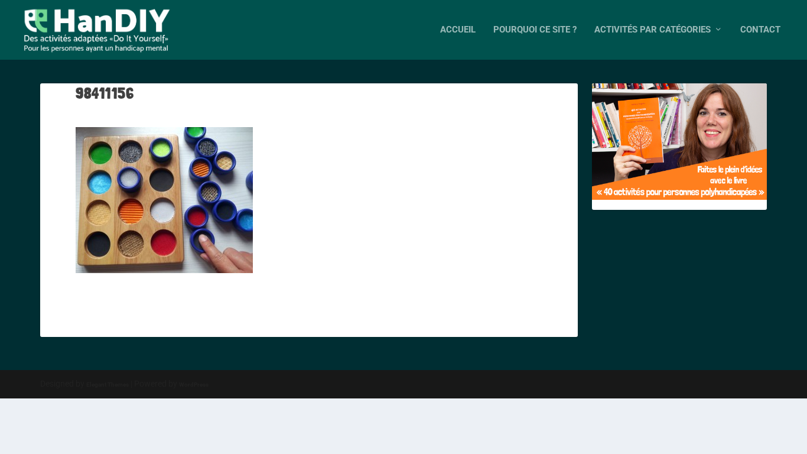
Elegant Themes (107, 384)
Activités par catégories (652, 30)
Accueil (458, 30)
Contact (760, 30)
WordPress (194, 384)
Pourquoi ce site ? (535, 30)
